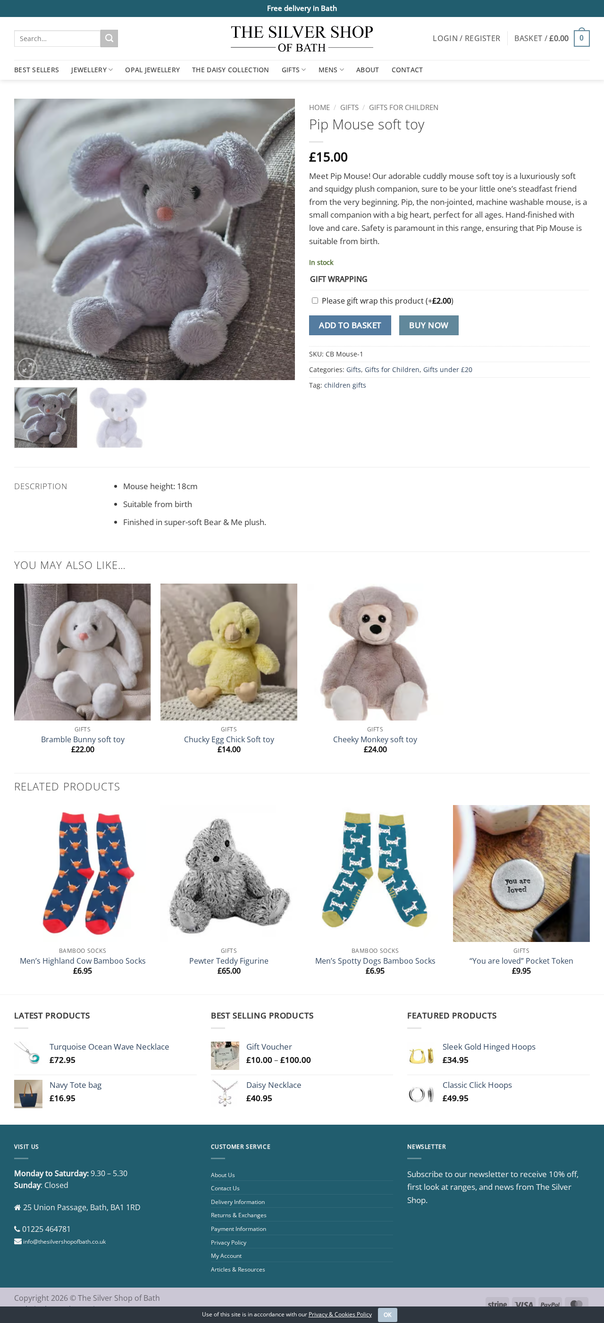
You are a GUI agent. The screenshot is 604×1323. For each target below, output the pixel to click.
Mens (328, 69)
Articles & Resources (238, 1269)
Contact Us (225, 1188)
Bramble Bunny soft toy (83, 739)
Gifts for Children (403, 107)
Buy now (429, 325)
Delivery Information (238, 1202)
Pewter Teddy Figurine (228, 961)
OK (388, 1315)
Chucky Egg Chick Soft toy (229, 739)
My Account (226, 1256)
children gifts (345, 385)
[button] (466, 38)
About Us (223, 1175)
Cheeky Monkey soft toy (375, 739)
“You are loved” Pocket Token (521, 961)
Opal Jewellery (152, 69)
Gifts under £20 (447, 369)
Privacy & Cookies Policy (340, 1314)
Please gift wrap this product (387, 301)
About (367, 69)
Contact (407, 69)
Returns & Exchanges (239, 1215)
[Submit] (109, 38)
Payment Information (238, 1229)
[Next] (277, 239)
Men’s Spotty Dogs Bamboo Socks (375, 961)
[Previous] (31, 239)
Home (319, 107)
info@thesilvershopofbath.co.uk (64, 1242)
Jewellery (89, 69)
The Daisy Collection (230, 69)
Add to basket (350, 325)
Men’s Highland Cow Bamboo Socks (83, 961)
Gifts (291, 69)
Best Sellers (36, 69)
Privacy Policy (228, 1242)
